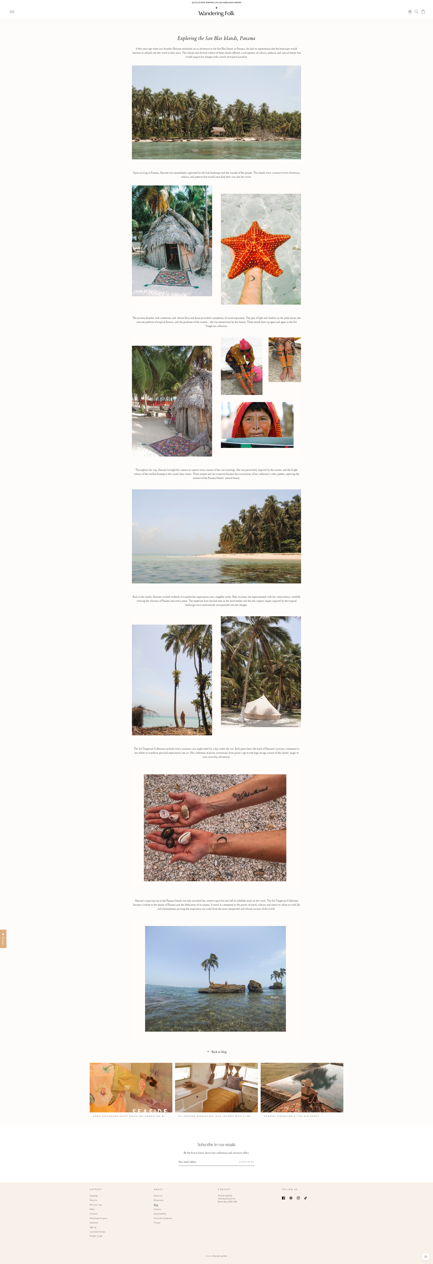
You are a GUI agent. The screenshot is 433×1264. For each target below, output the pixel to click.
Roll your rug (96, 1205)
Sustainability (160, 1214)
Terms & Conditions (163, 1218)
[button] (416, 11)
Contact (93, 1214)
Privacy (157, 1223)
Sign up (93, 1227)
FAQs (92, 1209)
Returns (93, 1200)
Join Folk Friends (97, 1232)
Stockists (94, 1223)
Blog (156, 1205)
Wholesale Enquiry (98, 1218)
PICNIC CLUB (96, 1236)
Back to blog (219, 1052)
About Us (158, 1196)
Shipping (93, 1196)
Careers (157, 1209)
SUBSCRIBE (247, 1162)
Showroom (159, 1200)
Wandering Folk (220, 1256)
